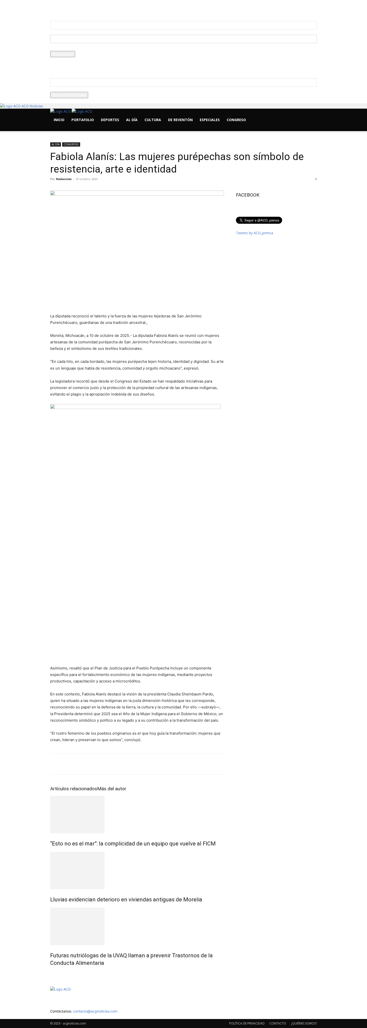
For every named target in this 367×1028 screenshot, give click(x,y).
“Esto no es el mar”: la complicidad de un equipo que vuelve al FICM (133, 843)
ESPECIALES (210, 119)
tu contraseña (61, 48)
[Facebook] (56, 128)
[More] (303, 764)
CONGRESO (236, 119)
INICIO (59, 119)
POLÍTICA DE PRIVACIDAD (247, 1023)
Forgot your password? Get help (76, 59)
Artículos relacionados (73, 789)
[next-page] (54, 974)
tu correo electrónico (67, 89)
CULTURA (153, 119)
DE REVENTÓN (180, 119)
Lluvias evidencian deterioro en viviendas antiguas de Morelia (126, 899)
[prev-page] (51, 974)
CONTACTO (277, 1023)
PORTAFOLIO (82, 119)
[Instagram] (59, 128)
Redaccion (64, 179)
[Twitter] (63, 128)
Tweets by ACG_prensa (254, 232)
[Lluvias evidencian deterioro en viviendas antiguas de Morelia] (137, 870)
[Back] (119, 7)
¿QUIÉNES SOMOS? (304, 1023)
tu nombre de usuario (67, 32)
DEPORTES (110, 119)
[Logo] (61, 111)
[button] (311, 115)
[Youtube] (66, 128)
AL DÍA (132, 119)
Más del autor (111, 789)
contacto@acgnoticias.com (95, 1011)
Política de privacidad (67, 65)
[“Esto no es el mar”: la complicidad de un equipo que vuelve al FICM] (137, 814)
